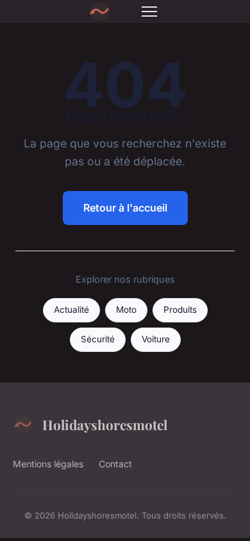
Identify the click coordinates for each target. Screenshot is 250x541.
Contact (115, 463)
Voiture (156, 339)
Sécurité (98, 339)
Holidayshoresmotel (104, 424)
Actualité (71, 309)
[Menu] (149, 11)
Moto (126, 309)
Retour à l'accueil (125, 207)
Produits (180, 309)
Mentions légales (48, 463)
